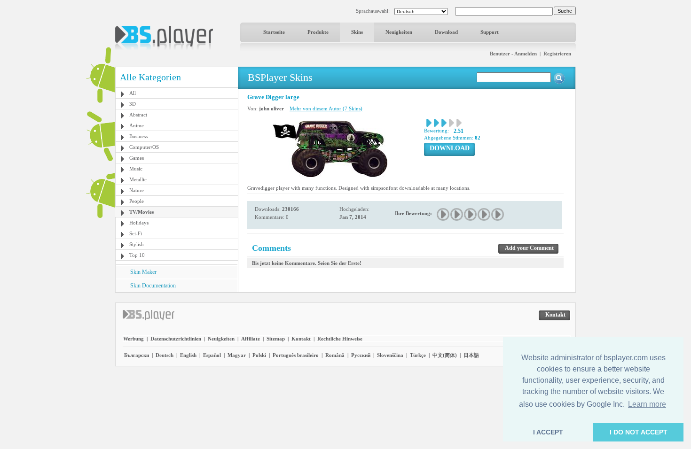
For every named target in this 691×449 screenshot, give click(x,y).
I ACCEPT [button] (548, 432)
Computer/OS (144, 147)
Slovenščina (390, 355)
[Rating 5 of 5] (498, 214)
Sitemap (276, 338)
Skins (357, 32)
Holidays (139, 222)
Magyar (237, 355)
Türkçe (418, 355)
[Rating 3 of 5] (471, 214)
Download (446, 32)
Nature (136, 190)
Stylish (136, 244)
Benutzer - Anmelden (513, 53)
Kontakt (301, 338)
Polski (259, 355)
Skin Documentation (153, 285)
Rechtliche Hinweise (339, 338)
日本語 (471, 355)
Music (135, 168)
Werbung (133, 338)
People (136, 201)
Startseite (274, 32)
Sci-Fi (135, 233)
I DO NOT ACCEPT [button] (638, 432)
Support (489, 32)
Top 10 (137, 255)
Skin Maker (143, 272)
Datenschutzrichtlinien (175, 338)
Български (136, 355)
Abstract (138, 114)
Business (138, 136)
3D (132, 104)
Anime (136, 125)
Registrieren (557, 53)
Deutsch (164, 355)
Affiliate (250, 338)
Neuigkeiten (398, 32)
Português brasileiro (296, 355)
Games (136, 158)
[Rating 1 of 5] (443, 214)
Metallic (138, 179)
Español (212, 355)
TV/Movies (141, 212)
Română (335, 355)
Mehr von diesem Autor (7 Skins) (326, 108)
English (188, 355)
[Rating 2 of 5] (457, 214)
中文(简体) (444, 355)
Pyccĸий (360, 355)
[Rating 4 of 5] (484, 214)
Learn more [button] (647, 404)
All (132, 93)
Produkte (318, 32)
